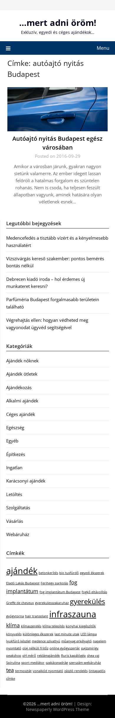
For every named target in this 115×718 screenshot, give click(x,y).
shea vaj (93, 656)
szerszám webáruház (85, 663)
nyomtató (13, 648)
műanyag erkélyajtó (76, 641)
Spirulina (13, 663)
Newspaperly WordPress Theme (57, 709)
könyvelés (14, 634)
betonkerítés (48, 573)
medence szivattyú (46, 641)
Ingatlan (14, 467)
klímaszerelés (31, 626)
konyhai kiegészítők (81, 626)
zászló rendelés (76, 671)
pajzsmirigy (89, 648)
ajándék (21, 571)
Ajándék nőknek (22, 361)
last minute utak (67, 634)
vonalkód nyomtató (48, 671)
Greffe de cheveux (20, 603)
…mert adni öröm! (57, 22)
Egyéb (12, 441)
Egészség (15, 427)
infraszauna (72, 614)
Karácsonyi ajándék (25, 481)
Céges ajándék (20, 414)
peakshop (13, 656)
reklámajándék (48, 656)
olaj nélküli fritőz (35, 648)
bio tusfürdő (69, 573)
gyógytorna (15, 616)
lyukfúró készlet (18, 641)
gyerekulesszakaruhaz (52, 603)
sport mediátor (33, 663)
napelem (99, 641)
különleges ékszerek (38, 634)
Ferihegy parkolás (54, 583)
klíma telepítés (53, 626)
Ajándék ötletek (21, 374)
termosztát (23, 671)
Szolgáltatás (18, 507)
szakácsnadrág (57, 663)
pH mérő (29, 656)
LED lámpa (88, 634)
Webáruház (17, 534)
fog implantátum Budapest (60, 592)
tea (10, 670)
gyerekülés (87, 601)
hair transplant (36, 616)
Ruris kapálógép (73, 656)
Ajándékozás (19, 387)
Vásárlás (14, 521)
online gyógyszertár (65, 648)
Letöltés (14, 494)
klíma (13, 625)
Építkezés (15, 454)
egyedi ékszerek (92, 573)
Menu (103, 48)
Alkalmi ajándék (22, 401)
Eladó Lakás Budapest (23, 583)
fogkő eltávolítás (94, 592)
